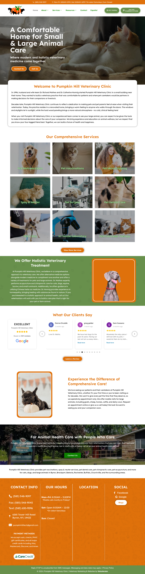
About (43, 10)
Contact (83, 10)
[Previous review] (42, 333)
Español (94, 10)
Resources (70, 10)
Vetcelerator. (103, 571)
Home (35, 10)
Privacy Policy (108, 568)
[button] (77, 352)
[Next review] (134, 333)
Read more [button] (52, 343)
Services (56, 10)
